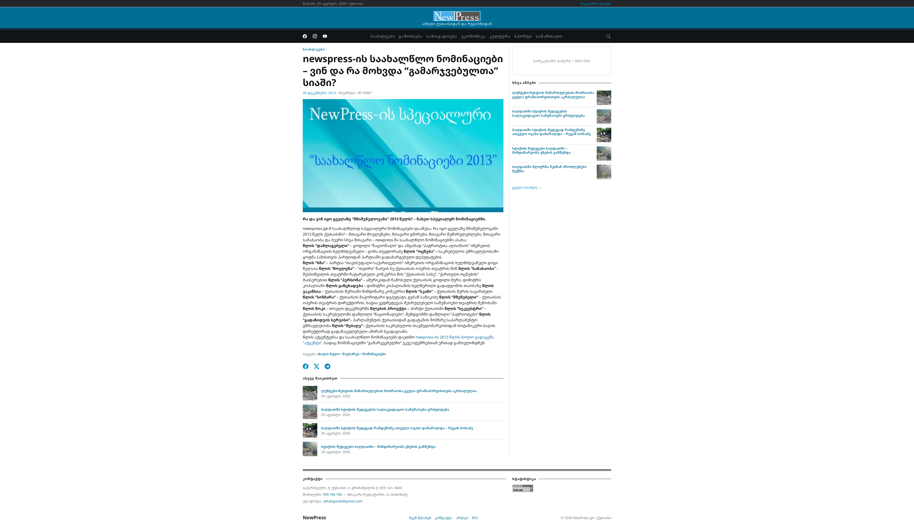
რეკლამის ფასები (595, 3)
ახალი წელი (328, 354)
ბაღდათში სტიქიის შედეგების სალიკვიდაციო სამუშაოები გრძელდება (385, 409)
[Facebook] (305, 36)
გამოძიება (411, 36)
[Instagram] (315, 36)
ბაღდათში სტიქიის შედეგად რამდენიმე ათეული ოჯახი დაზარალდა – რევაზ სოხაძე (397, 428)
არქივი (462, 517)
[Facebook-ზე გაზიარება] (305, 366)
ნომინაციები (374, 354)
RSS (475, 517)
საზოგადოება (442, 36)
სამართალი (549, 36)
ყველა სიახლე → (527, 187)
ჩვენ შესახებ (420, 517)
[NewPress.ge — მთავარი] (457, 13)
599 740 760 (332, 494)
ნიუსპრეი (351, 354)
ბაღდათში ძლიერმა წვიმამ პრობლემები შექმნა (549, 169)
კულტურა (500, 36)
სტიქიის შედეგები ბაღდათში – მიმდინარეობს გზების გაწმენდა (378, 446)
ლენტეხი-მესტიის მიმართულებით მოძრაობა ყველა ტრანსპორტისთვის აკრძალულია (399, 391)
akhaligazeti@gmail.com (342, 501)
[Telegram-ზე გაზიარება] (327, 366)
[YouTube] (325, 36)
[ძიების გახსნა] (608, 36)
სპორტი (523, 36)
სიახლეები (382, 36)
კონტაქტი (443, 517)
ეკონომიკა (473, 36)
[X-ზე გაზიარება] (316, 366)
